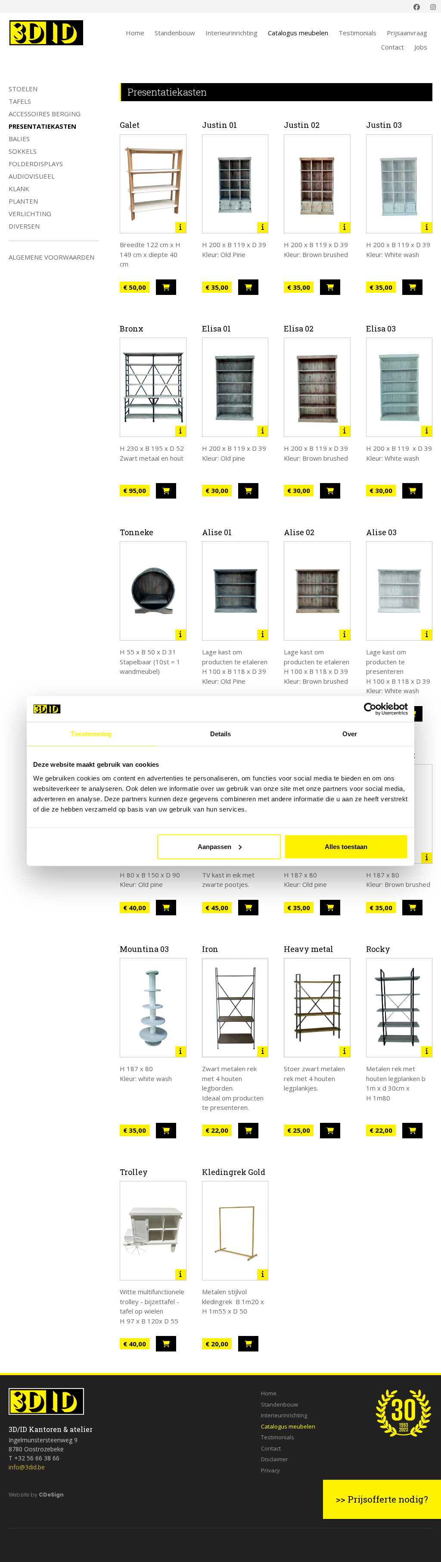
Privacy (270, 1470)
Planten (23, 201)
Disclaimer (274, 1459)
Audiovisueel (32, 176)
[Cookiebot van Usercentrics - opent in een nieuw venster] (370, 709)
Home (135, 32)
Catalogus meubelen (298, 32)
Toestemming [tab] (91, 734)
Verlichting (30, 213)
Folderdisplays (36, 163)
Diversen (24, 226)
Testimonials (357, 32)
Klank (19, 188)
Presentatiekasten (42, 126)
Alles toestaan (346, 846)
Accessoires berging (45, 113)
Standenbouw (175, 32)
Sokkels (23, 151)
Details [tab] (220, 734)
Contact (392, 47)
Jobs (420, 47)
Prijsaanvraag (407, 32)
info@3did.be (27, 1467)
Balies (19, 138)
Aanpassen (214, 846)
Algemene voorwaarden (51, 257)
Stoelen (23, 88)
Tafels (20, 101)
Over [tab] (349, 734)
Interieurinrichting (231, 32)
